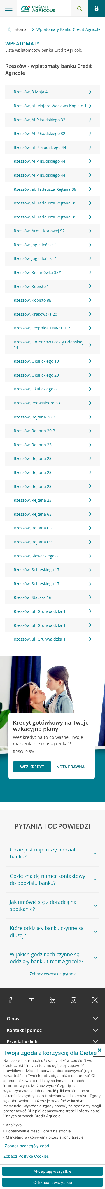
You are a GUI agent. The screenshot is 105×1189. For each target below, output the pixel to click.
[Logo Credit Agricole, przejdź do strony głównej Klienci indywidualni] (38, 9)
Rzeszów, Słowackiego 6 (36, 556)
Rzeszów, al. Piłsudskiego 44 (40, 147)
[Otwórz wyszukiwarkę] (79, 8)
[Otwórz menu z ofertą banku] (8, 8)
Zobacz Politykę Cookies (26, 1156)
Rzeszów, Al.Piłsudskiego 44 (39, 161)
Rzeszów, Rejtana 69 (33, 542)
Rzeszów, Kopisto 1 (31, 286)
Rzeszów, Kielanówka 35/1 (38, 272)
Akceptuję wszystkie (52, 1171)
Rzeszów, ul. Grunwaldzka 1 (40, 611)
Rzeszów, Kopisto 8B (33, 300)
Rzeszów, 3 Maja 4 (31, 91)
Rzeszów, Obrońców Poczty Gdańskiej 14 (48, 344)
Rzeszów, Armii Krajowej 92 (39, 230)
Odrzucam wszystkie (52, 1182)
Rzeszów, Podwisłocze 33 (37, 403)
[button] (99, 1050)
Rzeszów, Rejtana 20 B (34, 417)
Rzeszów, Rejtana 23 (33, 444)
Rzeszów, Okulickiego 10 (36, 361)
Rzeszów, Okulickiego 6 (35, 389)
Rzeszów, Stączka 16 (32, 597)
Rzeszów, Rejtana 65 (33, 514)
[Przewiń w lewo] (9, 29)
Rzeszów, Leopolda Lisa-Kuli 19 (42, 328)
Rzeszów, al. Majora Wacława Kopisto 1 (50, 105)
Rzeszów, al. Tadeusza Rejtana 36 (45, 189)
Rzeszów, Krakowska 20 (35, 314)
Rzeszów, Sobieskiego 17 (36, 569)
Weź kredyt (32, 766)
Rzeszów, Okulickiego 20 (36, 375)
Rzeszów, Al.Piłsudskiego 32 (39, 119)
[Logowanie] (96, 8)
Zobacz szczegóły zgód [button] (27, 1146)
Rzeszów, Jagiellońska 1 (35, 244)
